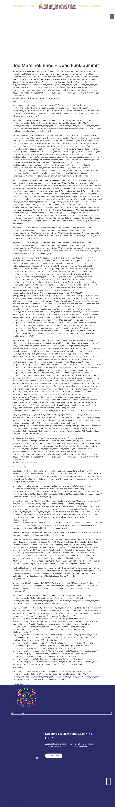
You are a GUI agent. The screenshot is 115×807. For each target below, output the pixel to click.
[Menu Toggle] (112, 16)
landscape (24, 684)
